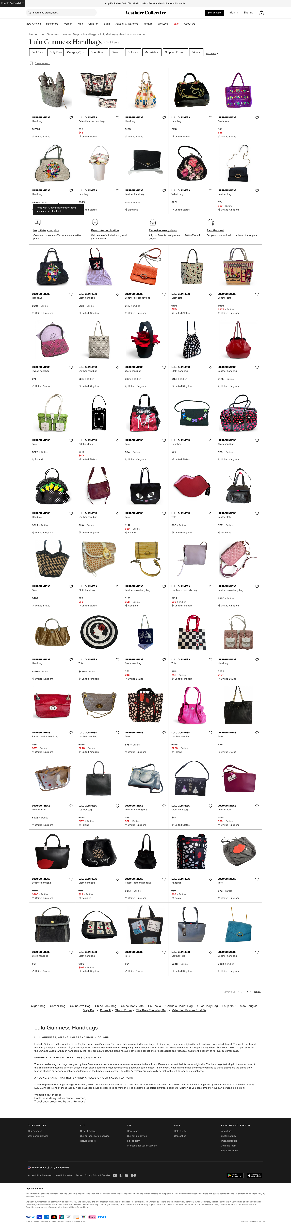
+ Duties (43, 202)
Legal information (64, 1175)
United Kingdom (41, 1221)
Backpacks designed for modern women (59, 1098)
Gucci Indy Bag (207, 1006)
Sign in (233, 12)
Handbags (89, 34)
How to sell (133, 1131)
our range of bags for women (70, 1084)
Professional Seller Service (142, 1145)
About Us (189, 24)
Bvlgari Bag (37, 1006)
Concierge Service (38, 1136)
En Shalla (154, 1006)
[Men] (85, 23)
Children (93, 24)
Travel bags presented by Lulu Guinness (59, 1101)
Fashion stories (229, 1150)
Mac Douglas (248, 1006)
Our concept (35, 1131)
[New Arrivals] (43, 23)
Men (80, 24)
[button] (261, 12)
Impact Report (229, 1141)
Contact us (180, 1136)
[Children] (101, 23)
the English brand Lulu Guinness (92, 1044)
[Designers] (60, 23)
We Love (163, 24)
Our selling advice (137, 1136)
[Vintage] (155, 23)
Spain (77, 1221)
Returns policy (88, 1141)
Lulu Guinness (50, 34)
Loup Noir (228, 1006)
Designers (52, 24)
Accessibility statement (40, 1175)
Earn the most (215, 230)
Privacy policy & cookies (97, 1175)
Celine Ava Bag (80, 1006)
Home (33, 34)
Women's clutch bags (47, 1095)
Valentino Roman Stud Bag (190, 1010)
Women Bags (71, 34)
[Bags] (112, 23)
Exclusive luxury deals (163, 230)
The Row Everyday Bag (151, 1010)
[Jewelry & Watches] (140, 23)
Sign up (248, 12)
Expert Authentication (105, 230)
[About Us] (197, 23)
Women (67, 24)
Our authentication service (94, 1136)
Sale (176, 24)
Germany (69, 1221)
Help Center (180, 1131)
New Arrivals (33, 24)
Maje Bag (89, 1010)
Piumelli (105, 1010)
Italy (85, 1221)
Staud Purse (123, 1010)
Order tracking (88, 1131)
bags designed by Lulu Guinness (80, 1064)
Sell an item (214, 12)
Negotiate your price (46, 230)
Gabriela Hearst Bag (179, 1006)
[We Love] (170, 23)
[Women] (75, 23)
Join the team (228, 1145)
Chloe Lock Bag (105, 1006)
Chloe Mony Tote (132, 1006)
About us (226, 1131)
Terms (79, 1175)
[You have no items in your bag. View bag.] (261, 12)
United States (57, 1221)
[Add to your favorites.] (71, 118)
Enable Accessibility (12, 3)
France (29, 1221)
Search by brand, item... (46, 12)
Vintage (147, 24)
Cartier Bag (58, 1006)
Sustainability (228, 1136)
